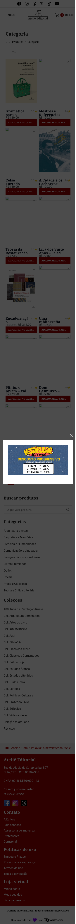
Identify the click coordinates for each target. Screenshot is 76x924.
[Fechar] (71, 435)
